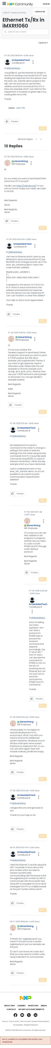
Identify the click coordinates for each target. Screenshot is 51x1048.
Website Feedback (31, 1025)
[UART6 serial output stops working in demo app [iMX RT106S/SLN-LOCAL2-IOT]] (36, 139)
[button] (33, 62)
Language (40, 11)
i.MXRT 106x (20, 108)
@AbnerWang (13, 68)
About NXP (9, 1005)
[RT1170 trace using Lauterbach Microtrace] (40, 139)
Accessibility (18, 1025)
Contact (11, 1009)
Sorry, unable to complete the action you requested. (22, 1040)
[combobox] (25, 32)
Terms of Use (14, 1021)
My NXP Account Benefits (31, 1009)
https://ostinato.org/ (26, 185)
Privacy (5, 1021)
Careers (21, 1005)
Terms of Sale (25, 1021)
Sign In (46, 4)
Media (44, 1005)
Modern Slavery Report (40, 1021)
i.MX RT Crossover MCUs (15, 12)
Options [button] (42, 42)
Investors (33, 1005)
